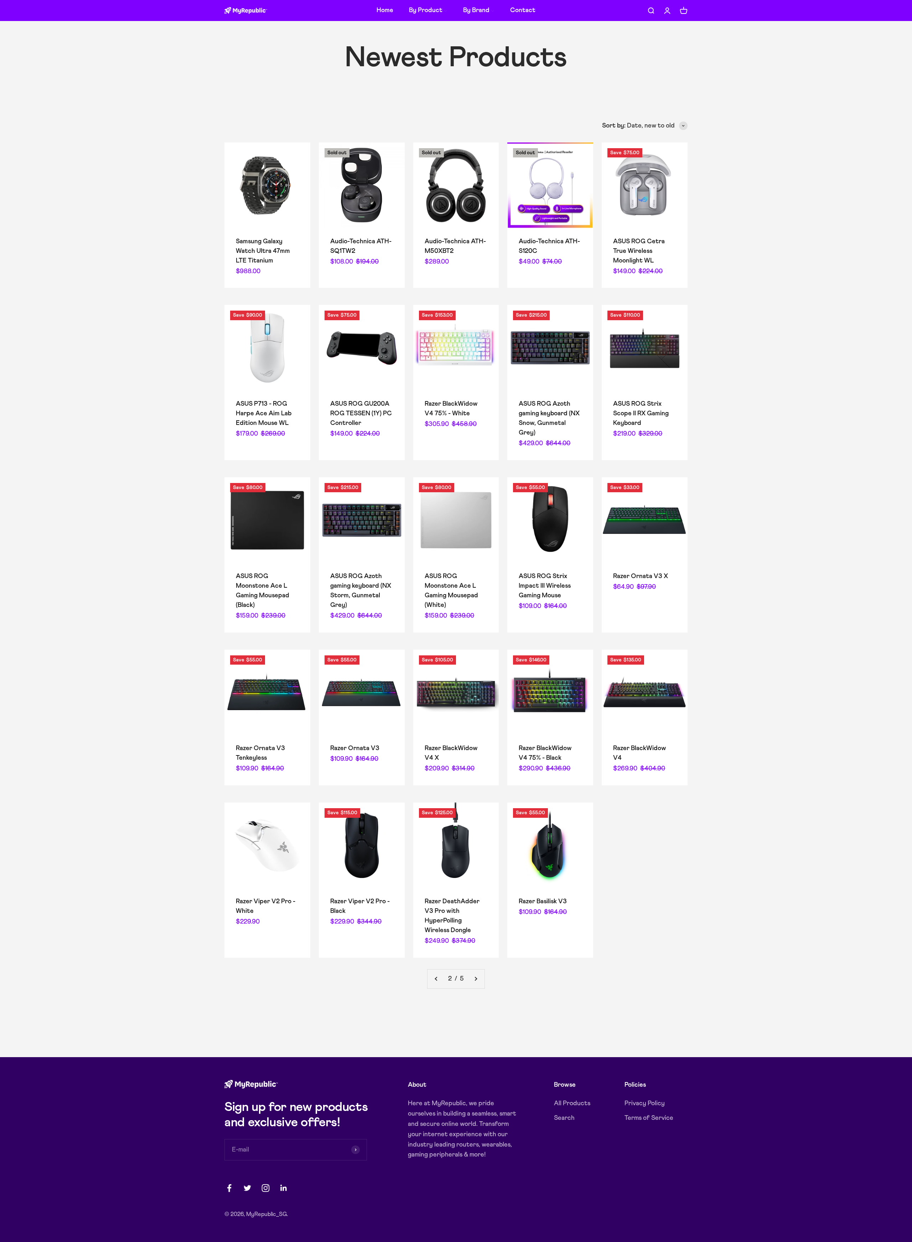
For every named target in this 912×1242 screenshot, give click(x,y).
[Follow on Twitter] (247, 1188)
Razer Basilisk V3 (543, 901)
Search (564, 1118)
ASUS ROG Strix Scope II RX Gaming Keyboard (641, 413)
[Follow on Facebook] (229, 1188)
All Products (572, 1103)
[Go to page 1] (436, 979)
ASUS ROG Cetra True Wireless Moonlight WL (639, 251)
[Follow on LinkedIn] (284, 1188)
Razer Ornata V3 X (640, 576)
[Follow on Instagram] (265, 1188)
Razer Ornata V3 (354, 748)
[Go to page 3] (475, 979)
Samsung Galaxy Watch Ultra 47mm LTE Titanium (263, 251)
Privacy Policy (645, 1103)
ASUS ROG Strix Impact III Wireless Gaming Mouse (545, 586)
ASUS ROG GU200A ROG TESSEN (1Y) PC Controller (361, 413)
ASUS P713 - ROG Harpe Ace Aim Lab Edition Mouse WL (263, 413)
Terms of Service (649, 1118)
